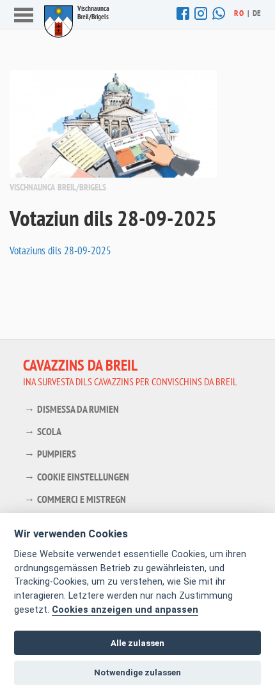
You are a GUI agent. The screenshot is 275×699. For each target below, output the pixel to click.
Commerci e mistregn (81, 499)
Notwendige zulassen (137, 672)
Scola (49, 431)
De (257, 13)
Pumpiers (56, 453)
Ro (239, 13)
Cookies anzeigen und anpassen (125, 609)
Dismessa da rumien (78, 409)
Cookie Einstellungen (83, 476)
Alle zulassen (137, 643)
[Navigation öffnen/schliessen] (23, 16)
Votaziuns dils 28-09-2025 (60, 250)
